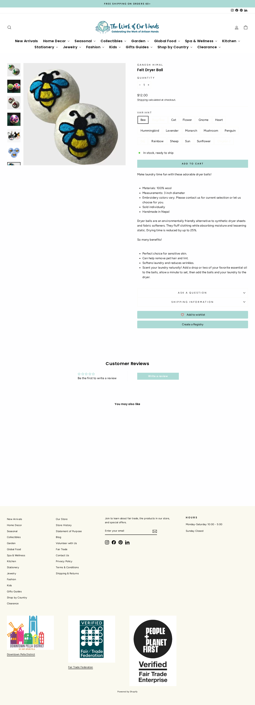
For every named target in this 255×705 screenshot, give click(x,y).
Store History (64, 525)
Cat (173, 120)
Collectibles (112, 41)
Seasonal (84, 41)
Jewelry (70, 47)
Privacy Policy (64, 561)
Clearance (207, 47)
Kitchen (229, 41)
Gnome (204, 120)
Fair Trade (61, 549)
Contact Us (62, 555)
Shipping (142, 99)
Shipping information (192, 302)
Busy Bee (158, 120)
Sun (187, 141)
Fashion (93, 47)
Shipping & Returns (67, 573)
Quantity (146, 77)
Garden (138, 41)
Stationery (45, 47)
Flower (187, 120)
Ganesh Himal (150, 64)
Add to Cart (35, 467)
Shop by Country (174, 47)
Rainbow (157, 141)
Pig (143, 141)
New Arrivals (26, 41)
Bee (143, 120)
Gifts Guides (138, 47)
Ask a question (192, 292)
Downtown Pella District (21, 654)
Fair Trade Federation (80, 667)
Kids (113, 47)
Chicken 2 (224, 141)
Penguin (230, 130)
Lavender (172, 130)
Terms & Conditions (67, 567)
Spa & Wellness (200, 41)
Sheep (174, 141)
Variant (144, 112)
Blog (58, 537)
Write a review (158, 376)
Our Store (61, 519)
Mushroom (211, 130)
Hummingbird (150, 130)
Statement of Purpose (69, 531)
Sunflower (204, 141)
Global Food (165, 41)
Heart (219, 120)
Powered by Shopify (127, 691)
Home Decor (55, 41)
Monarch (191, 130)
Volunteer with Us (66, 543)
